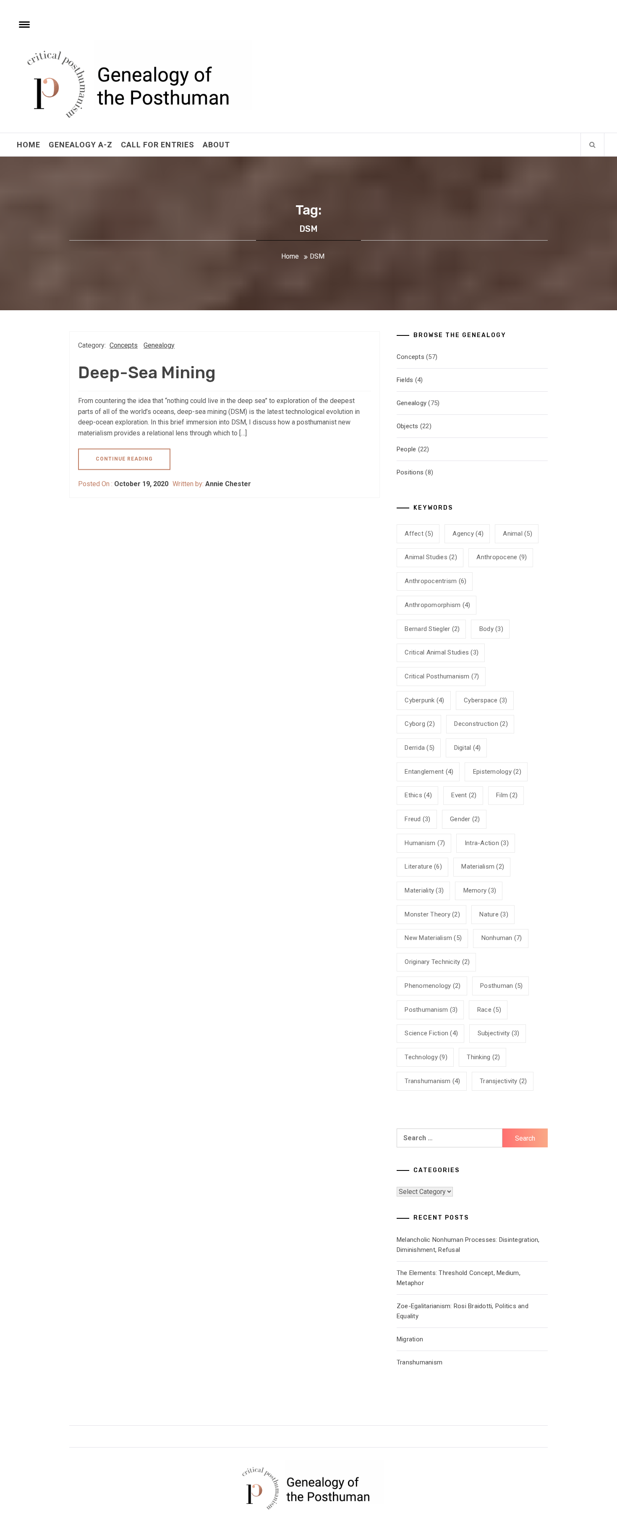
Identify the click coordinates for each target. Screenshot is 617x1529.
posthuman (501, 986)
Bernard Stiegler (432, 629)
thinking (483, 1057)
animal (517, 533)
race (489, 1009)
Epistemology (497, 771)
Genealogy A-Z (80, 144)
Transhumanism (432, 1081)
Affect (419, 533)
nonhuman (501, 938)
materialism (482, 866)
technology (426, 1057)
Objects (407, 426)
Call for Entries (157, 144)
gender (465, 819)
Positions (410, 472)
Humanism (425, 843)
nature (493, 914)
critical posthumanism (442, 676)
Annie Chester (228, 484)
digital (467, 747)
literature (423, 866)
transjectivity (503, 1081)
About (216, 144)
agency (468, 533)
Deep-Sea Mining (147, 372)
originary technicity (437, 962)
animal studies (431, 557)
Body (491, 629)
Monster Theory (432, 914)
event (463, 795)
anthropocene (501, 557)
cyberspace (485, 700)
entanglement (429, 771)
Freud (417, 819)
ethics (418, 795)
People (406, 449)
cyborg (420, 724)
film (507, 795)
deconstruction (481, 724)
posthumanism (431, 1009)
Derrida (419, 747)
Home (28, 144)
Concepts (124, 345)
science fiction (431, 1033)
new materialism (433, 938)
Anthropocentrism (435, 581)
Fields (405, 380)
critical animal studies (441, 652)
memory (480, 890)
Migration (410, 1339)
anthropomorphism (437, 605)
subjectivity (499, 1033)
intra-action (487, 843)
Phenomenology (432, 986)
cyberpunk (424, 700)
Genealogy (159, 345)
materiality (424, 890)
